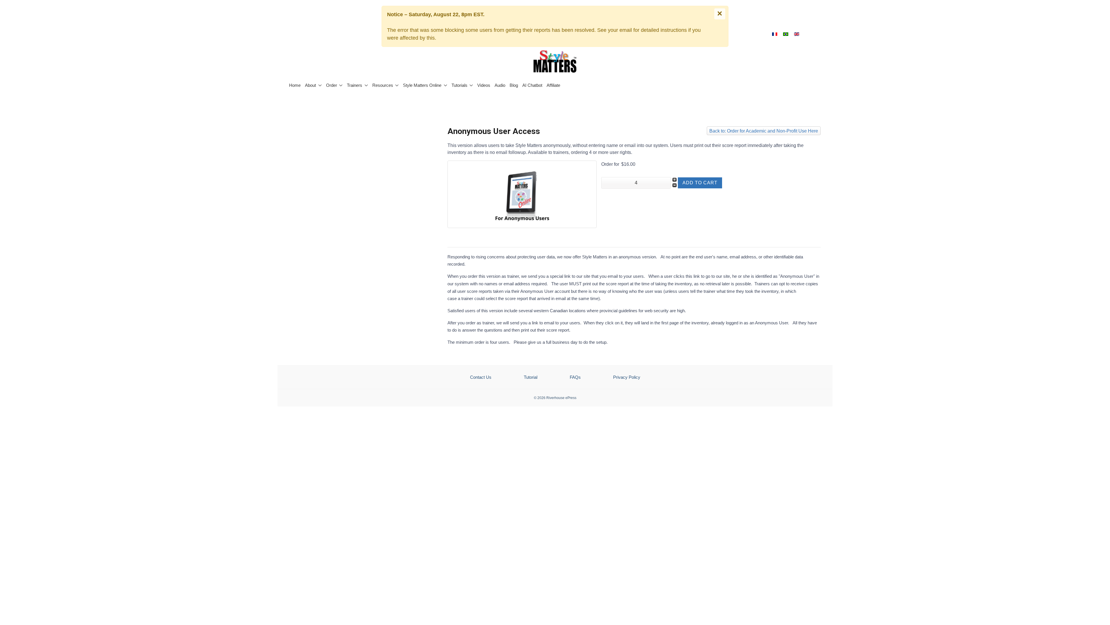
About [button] (310, 85)
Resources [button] (382, 85)
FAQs (575, 377)
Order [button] (331, 85)
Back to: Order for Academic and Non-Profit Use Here (763, 130)
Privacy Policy (626, 377)
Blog (514, 85)
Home (295, 85)
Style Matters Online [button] (422, 85)
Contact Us (480, 377)
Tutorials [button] (459, 85)
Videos (483, 85)
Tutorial (530, 377)
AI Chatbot (532, 85)
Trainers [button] (354, 85)
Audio (500, 85)
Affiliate (553, 85)
